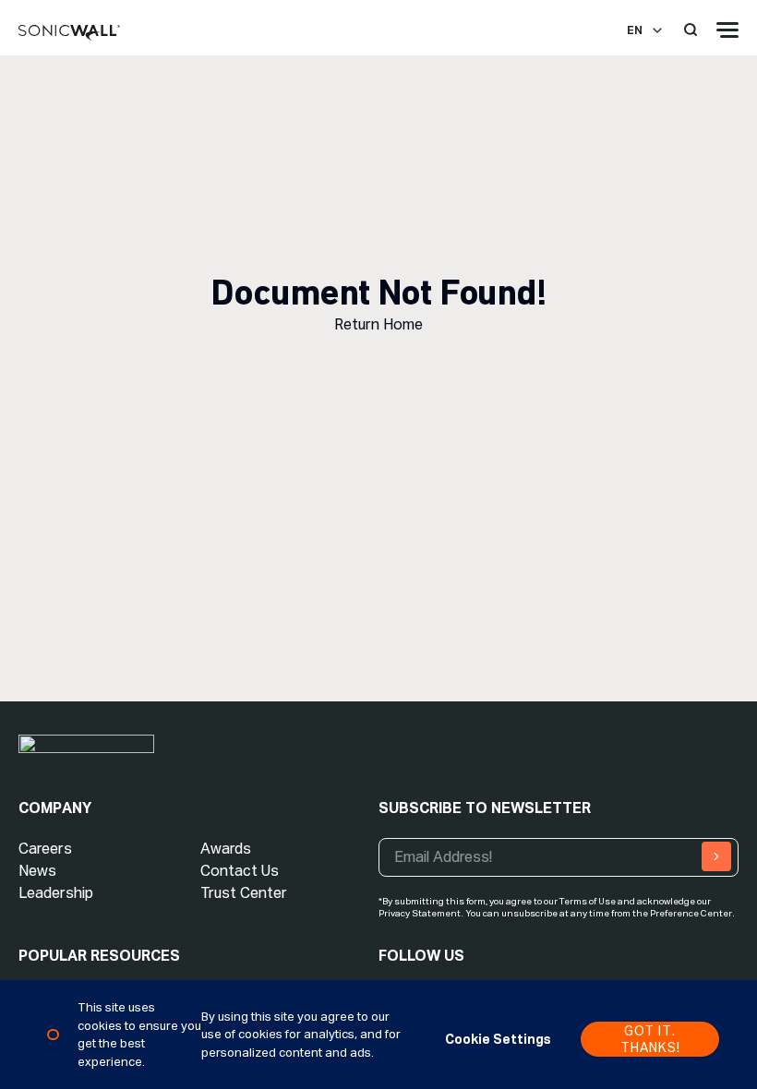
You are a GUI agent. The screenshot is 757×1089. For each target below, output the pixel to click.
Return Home (378, 324)
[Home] (69, 33)
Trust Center (243, 893)
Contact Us (239, 871)
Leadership (55, 893)
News (37, 871)
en (635, 30)
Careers (45, 848)
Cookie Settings (498, 1039)
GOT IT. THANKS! (650, 1039)
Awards (225, 848)
